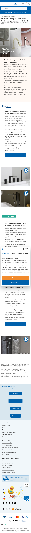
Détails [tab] (13, 253)
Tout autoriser (15, 277)
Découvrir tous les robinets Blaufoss (15, 155)
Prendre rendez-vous (15, 401)
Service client (15, 408)
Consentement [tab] (5, 253)
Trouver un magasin (15, 393)
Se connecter (15, 416)
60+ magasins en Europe (8, 1)
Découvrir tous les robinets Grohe (15, 324)
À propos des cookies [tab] (23, 253)
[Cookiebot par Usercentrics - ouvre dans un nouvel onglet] (23, 249)
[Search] (28, 8)
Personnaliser (14, 282)
